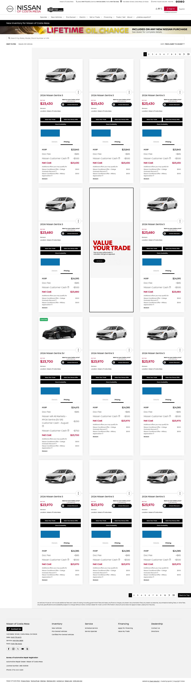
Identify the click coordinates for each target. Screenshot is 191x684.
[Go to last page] (188, 54)
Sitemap (43, 681)
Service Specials (91, 631)
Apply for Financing (125, 628)
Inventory (57, 623)
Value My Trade (124, 631)
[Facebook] (177, 2)
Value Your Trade (50, 119)
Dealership (157, 623)
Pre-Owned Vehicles (59, 631)
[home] (157, 9)
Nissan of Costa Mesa (13, 681)
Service (89, 623)
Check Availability (60, 124)
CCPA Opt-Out (77, 681)
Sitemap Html (51, 681)
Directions (155, 631)
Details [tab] (54, 142)
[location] (121, 2)
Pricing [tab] (67, 142)
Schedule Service (91, 628)
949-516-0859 (100, 2)
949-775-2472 (86, 2)
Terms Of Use (35, 681)
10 (180, 54)
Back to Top (184, 595)
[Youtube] (183, 2)
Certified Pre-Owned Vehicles (63, 634)
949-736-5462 (114, 2)
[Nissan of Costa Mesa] (25, 8)
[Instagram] (179, 2)
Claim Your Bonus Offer (71, 119)
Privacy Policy (25, 681)
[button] (78, 92)
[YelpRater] (27, 649)
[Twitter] (181, 2)
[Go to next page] (184, 54)
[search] (161, 9)
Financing (123, 623)
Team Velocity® (155, 681)
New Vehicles (57, 628)
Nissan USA (68, 681)
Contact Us (16, 629)
